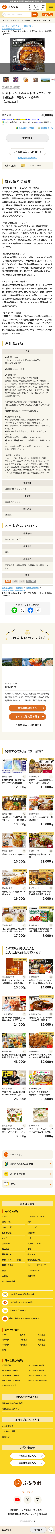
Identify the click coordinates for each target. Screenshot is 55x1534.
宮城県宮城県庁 (32, 588)
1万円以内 (6, 1365)
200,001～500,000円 (11, 1380)
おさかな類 (6, 1233)
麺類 (29, 1249)
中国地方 (6, 1345)
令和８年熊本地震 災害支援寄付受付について (27, 1)
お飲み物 (6, 1243)
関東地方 (6, 1340)
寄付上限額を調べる (10, 1409)
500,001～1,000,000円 (38, 1380)
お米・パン (6, 1222)
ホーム (4, 26)
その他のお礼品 (8, 1281)
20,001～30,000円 (10, 1370)
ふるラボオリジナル (36, 1216)
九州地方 (41, 1345)
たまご (5, 1238)
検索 (35, 14)
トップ (5, 20)
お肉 (29, 1222)
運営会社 (43, 1514)
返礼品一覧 (26, 20)
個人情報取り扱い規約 (31, 1510)
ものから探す (16, 26)
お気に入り (36, 10)
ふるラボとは (7, 1426)
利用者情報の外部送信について (22, 1514)
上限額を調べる (47, 128)
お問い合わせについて (27, 158)
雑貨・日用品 (7, 1265)
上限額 (30, 10)
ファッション (33, 1270)
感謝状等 (31, 1276)
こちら (38, 122)
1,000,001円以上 (9, 1385)
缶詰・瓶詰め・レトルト (11, 29)
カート (43, 10)
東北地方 (19, 588)
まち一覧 (36, 20)
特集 (44, 20)
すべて (5, 1216)
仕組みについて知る (27, 128)
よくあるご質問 (8, 1431)
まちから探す (7, 588)
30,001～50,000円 (36, 1370)
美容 (4, 1270)
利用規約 (14, 1510)
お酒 (29, 1238)
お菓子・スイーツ (35, 1243)
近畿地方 (41, 1340)
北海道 (22, 1335)
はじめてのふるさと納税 (12, 1403)
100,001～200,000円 (37, 1375)
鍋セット (31, 1254)
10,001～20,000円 (36, 1365)
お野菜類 (31, 1233)
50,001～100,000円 (10, 1375)
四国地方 (23, 1345)
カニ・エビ (32, 1227)
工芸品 (5, 1276)
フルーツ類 (6, 1227)
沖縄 (4, 1350)
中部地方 (23, 1340)
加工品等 (27, 26)
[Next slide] (52, 20)
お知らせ (6, 1437)
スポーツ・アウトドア (37, 1265)
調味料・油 (6, 1254)
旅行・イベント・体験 (11, 1260)
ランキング (15, 20)
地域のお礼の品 (34, 1260)
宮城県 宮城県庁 (11, 87)
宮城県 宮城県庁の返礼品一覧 (13, 590)
